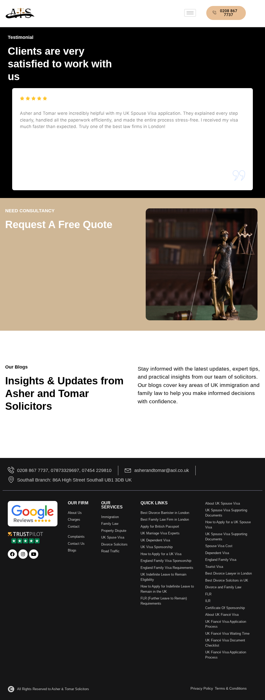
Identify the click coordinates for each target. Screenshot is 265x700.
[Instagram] (23, 554)
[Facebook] (12, 554)
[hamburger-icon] (190, 13)
